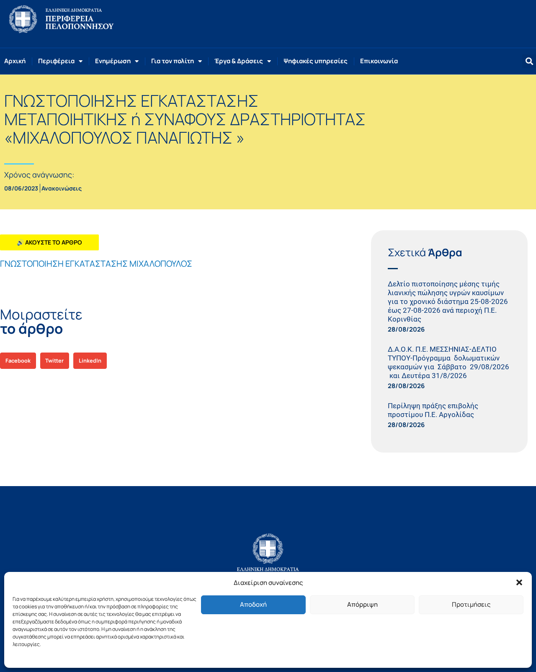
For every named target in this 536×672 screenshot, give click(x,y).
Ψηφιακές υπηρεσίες (315, 61)
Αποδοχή (253, 604)
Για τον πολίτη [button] (172, 61)
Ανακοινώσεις (61, 188)
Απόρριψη (362, 604)
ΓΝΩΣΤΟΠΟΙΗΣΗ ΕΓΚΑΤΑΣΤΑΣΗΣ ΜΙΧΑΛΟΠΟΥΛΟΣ (96, 263)
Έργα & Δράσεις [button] (238, 61)
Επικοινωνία (379, 61)
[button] (519, 582)
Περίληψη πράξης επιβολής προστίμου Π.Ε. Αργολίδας (433, 410)
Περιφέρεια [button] (56, 61)
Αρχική (15, 61)
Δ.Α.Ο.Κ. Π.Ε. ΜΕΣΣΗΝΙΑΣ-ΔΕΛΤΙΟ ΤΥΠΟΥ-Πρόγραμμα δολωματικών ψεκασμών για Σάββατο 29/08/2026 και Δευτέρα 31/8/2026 (448, 362)
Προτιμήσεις (471, 604)
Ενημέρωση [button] (113, 61)
